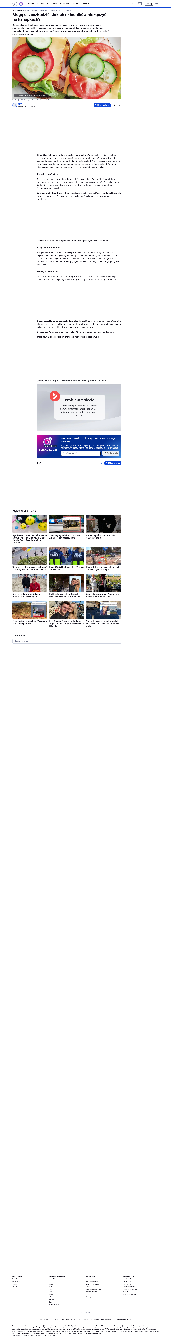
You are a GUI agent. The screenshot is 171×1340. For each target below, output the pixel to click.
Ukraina (51, 1281)
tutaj (55, 1335)
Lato (87, 1294)
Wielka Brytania (54, 1304)
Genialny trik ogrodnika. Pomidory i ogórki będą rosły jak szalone (78, 240)
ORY (20, 104)
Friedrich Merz (127, 1297)
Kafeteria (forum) (17, 1281)
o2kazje (44, 4)
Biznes (86, 4)
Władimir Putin (127, 1284)
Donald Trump (127, 1281)
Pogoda (76, 4)
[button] (140, 3)
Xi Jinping (126, 1292)
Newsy (88, 1279)
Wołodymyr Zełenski (129, 1294)
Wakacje (88, 1297)
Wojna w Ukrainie (91, 1292)
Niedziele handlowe (92, 1281)
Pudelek (14, 1286)
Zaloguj (149, 4)
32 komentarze (103, 105)
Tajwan (51, 1294)
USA (50, 1297)
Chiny (88, 1286)
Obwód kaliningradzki (93, 1284)
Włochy (51, 1289)
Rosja (50, 1286)
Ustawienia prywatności (122, 1319)
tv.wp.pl (14, 1284)
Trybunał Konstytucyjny (93, 1289)
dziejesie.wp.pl (92, 337)
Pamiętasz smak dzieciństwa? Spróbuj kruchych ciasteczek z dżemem (81, 332)
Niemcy (51, 1299)
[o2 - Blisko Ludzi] (23, 4)
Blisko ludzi (32, 4)
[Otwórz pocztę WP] (133, 4)
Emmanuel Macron (129, 1286)
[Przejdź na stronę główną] (14, 5)
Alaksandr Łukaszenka (130, 1289)
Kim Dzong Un (127, 1279)
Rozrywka (64, 4)
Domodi (14, 1279)
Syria (50, 1292)
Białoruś (51, 1302)
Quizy (54, 4)
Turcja (51, 1284)
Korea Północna (54, 1279)
